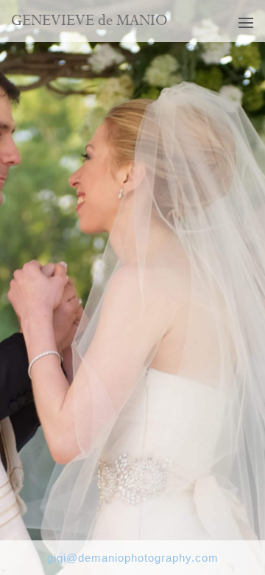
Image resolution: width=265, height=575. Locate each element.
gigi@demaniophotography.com (133, 557)
